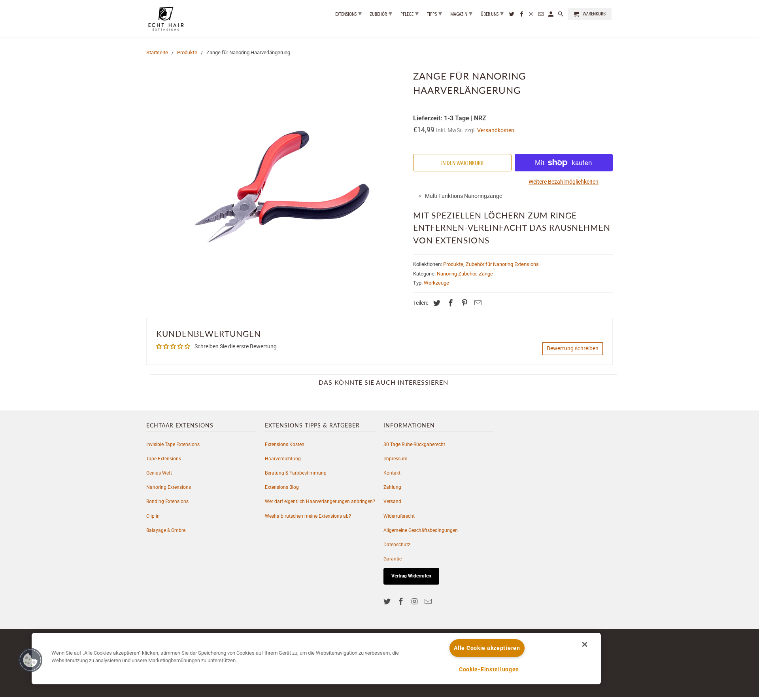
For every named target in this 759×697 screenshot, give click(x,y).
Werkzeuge (436, 283)
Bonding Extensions (167, 501)
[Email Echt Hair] (429, 601)
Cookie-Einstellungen (489, 669)
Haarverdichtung (283, 459)
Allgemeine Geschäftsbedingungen (420, 530)
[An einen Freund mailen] (476, 303)
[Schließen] (584, 644)
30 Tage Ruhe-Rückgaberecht (414, 444)
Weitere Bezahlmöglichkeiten (564, 182)
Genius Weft (159, 473)
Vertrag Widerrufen (411, 576)
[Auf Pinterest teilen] (463, 303)
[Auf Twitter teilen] (435, 303)
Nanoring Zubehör (456, 274)
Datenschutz (396, 544)
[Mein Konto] (551, 15)
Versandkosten (495, 130)
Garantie (392, 559)
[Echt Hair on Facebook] (401, 601)
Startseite (157, 52)
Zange (486, 274)
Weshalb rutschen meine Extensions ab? (308, 516)
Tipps (434, 13)
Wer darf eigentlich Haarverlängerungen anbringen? (320, 501)
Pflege (409, 13)
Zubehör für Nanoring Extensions (502, 264)
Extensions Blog (282, 487)
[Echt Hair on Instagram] (415, 601)
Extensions (348, 13)
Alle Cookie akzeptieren (487, 648)
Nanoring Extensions (168, 487)
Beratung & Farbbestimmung (296, 473)
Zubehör (381, 13)
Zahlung (392, 487)
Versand (392, 501)
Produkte (187, 52)
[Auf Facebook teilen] (449, 303)
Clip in (153, 516)
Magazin (461, 13)
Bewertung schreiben (573, 348)
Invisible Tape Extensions (173, 444)
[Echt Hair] (166, 19)
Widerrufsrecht (399, 516)
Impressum (395, 459)
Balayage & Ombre (165, 530)
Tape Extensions (163, 459)
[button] (30, 660)
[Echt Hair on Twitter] (387, 601)
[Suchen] (561, 15)
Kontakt (391, 473)
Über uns (492, 13)
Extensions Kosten (284, 444)
